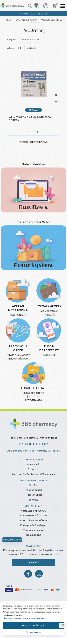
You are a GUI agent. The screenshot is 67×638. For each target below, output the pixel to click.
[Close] (65, 603)
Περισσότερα (33, 632)
